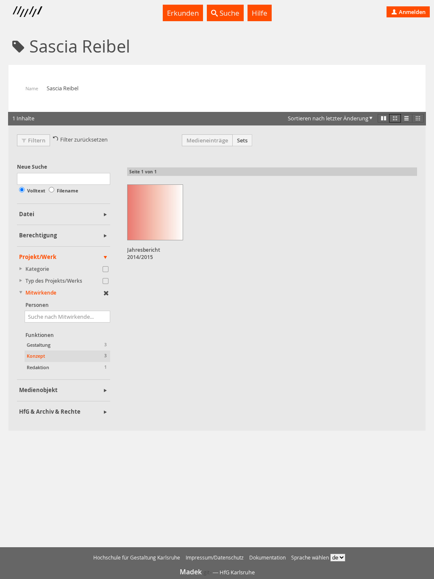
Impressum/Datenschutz (215, 557)
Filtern (36, 140)
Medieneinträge (207, 140)
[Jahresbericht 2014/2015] (155, 212)
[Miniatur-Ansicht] (418, 118)
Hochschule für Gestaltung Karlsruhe (136, 557)
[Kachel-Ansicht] (383, 118)
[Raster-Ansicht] (395, 118)
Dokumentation (267, 557)
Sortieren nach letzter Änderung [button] (328, 118)
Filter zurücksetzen (84, 139)
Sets (242, 140)
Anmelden (412, 12)
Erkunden (183, 13)
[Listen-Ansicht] (406, 118)
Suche (228, 13)
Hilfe (259, 13)
